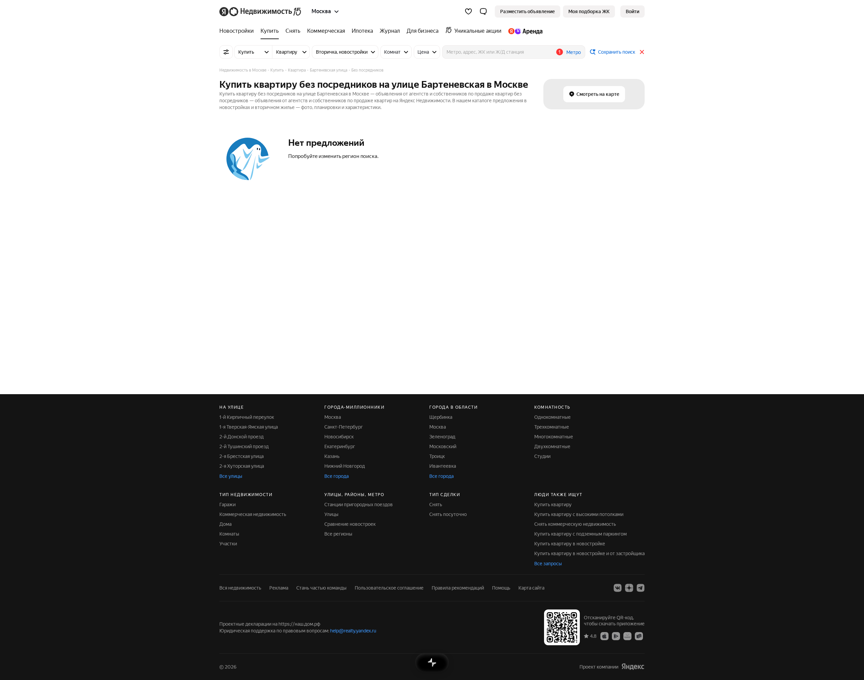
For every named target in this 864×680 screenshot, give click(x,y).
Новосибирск (339, 436)
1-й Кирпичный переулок (246, 417)
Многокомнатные (553, 436)
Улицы (331, 514)
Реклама (278, 588)
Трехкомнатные (551, 427)
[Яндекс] (633, 666)
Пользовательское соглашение (389, 588)
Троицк (437, 456)
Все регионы (338, 534)
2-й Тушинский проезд (244, 446)
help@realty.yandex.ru (353, 630)
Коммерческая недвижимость (252, 514)
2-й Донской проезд (241, 436)
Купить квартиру (553, 504)
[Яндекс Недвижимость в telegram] (641, 588)
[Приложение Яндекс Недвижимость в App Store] (604, 635)
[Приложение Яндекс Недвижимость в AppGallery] (627, 635)
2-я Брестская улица (241, 456)
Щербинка (440, 417)
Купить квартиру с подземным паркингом (580, 534)
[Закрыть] (642, 52)
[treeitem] (238, 31)
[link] (632, 11)
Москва (332, 417)
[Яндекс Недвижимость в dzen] (629, 588)
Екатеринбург (339, 446)
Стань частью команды (321, 588)
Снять (435, 504)
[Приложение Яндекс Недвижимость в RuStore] (639, 635)
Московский (442, 446)
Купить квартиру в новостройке (569, 543)
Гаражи (227, 504)
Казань (332, 456)
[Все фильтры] (226, 52)
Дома (225, 524)
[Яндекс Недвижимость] (260, 11)
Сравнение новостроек (350, 524)
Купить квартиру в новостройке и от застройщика (589, 553)
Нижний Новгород (344, 466)
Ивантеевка (442, 466)
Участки (228, 543)
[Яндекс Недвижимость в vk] (618, 588)
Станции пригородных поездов (358, 504)
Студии (542, 456)
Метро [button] (573, 52)
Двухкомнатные (552, 446)
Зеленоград (442, 436)
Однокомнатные (552, 417)
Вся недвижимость (240, 588)
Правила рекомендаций (458, 588)
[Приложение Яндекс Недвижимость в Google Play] (616, 635)
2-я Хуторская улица (241, 466)
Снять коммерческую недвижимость (575, 524)
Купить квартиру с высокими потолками (578, 514)
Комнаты (229, 534)
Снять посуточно (448, 514)
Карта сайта (531, 588)
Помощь (501, 588)
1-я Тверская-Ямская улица (248, 427)
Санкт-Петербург (343, 427)
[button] (483, 11)
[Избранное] (468, 11)
